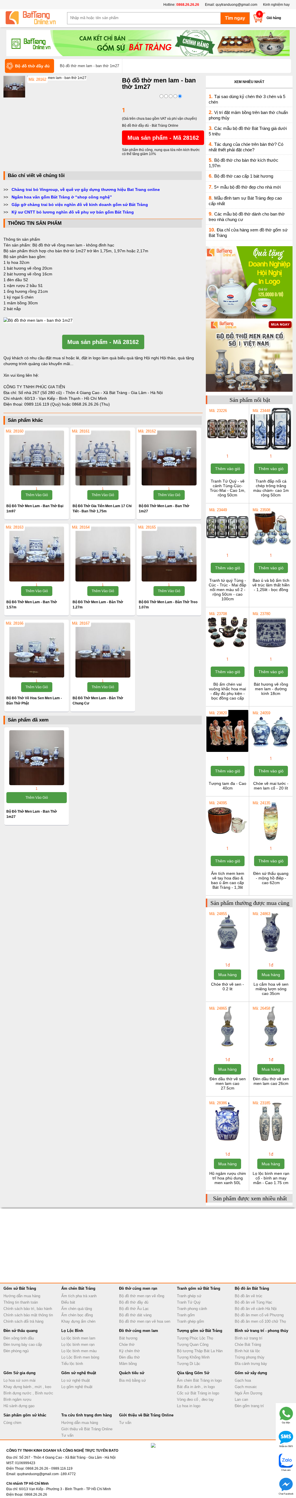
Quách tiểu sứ (131, 1373)
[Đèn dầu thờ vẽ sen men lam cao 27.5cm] (227, 1047)
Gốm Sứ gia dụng (19, 1373)
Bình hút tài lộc (247, 1351)
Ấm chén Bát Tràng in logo (199, 1380)
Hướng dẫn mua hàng (21, 1296)
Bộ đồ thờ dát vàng (135, 1315)
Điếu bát (68, 1302)
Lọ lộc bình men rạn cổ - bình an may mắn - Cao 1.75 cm (271, 1178)
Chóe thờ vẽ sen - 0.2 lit (227, 986)
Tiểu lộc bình (72, 1363)
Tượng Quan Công (192, 1344)
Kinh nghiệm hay (276, 5)
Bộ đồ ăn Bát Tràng (252, 1288)
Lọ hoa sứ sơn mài (19, 1380)
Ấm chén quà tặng (76, 1308)
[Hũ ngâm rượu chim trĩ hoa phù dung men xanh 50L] (227, 1141)
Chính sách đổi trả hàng (23, 1321)
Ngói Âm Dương (248, 1393)
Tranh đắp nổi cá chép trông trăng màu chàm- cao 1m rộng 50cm (271, 488)
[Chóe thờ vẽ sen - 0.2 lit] (227, 952)
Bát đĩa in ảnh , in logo (196, 1387)
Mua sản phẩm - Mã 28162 (163, 138)
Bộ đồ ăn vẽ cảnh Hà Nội (256, 1308)
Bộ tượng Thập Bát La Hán (200, 1351)
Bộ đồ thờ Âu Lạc (134, 1308)
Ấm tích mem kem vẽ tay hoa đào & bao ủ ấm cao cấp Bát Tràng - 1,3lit (227, 880)
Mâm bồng (128, 1363)
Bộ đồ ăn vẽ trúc (248, 1296)
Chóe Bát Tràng (248, 1344)
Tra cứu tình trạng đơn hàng (86, 1415)
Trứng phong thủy (249, 1357)
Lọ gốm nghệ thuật (76, 1387)
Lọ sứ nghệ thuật (75, 1380)
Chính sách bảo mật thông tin (28, 1315)
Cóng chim (12, 1422)
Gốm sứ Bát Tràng (19, 1288)
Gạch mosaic (246, 1387)
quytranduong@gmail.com (236, 5)
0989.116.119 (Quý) (43, 404)
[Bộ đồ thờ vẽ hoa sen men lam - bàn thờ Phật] (36, 650)
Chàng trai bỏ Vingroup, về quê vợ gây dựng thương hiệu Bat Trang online (86, 189)
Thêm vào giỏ (36, 495)
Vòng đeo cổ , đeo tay (195, 1399)
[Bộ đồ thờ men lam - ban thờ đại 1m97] (36, 457)
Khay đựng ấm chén (78, 1321)
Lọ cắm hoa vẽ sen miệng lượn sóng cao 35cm (271, 989)
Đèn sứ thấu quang (20, 1330)
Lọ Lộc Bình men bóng (80, 1357)
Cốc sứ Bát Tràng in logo (198, 1393)
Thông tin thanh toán (20, 1302)
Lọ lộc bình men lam (78, 1338)
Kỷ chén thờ (129, 1351)
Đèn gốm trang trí (249, 1406)
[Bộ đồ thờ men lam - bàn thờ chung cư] (103, 650)
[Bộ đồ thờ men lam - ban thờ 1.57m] (36, 554)
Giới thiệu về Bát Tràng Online (86, 1429)
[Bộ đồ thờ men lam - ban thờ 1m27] (56, 78)
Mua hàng (227, 974)
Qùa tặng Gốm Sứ (193, 1373)
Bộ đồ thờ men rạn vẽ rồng (141, 1296)
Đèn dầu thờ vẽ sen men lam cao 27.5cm (228, 1083)
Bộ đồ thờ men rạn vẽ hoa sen (144, 1321)
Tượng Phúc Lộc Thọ (195, 1338)
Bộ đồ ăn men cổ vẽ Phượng (259, 1315)
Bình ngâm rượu (17, 1399)
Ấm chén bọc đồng (77, 1315)
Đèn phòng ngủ (16, 1351)
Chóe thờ (127, 1344)
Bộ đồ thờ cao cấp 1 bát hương (243, 176)
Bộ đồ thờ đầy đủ (133, 1302)
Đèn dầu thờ (129, 1357)
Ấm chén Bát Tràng (78, 1288)
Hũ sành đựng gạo (18, 1406)
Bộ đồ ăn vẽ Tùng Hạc (253, 1302)
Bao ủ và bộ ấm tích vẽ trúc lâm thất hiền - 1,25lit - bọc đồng (271, 585)
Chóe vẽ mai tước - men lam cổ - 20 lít (270, 785)
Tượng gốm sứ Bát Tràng (199, 1330)
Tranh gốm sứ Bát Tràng (198, 1288)
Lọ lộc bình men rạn (78, 1344)
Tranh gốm (186, 1315)
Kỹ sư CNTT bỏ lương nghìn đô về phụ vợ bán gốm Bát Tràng (73, 212)
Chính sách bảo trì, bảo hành (27, 1308)
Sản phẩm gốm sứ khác (24, 1415)
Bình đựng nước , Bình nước (28, 1393)
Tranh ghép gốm (190, 1321)
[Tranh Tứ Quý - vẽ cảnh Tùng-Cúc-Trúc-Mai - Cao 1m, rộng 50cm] (227, 449)
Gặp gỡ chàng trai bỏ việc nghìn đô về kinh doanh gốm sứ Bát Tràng (80, 204)
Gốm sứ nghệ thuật (78, 1373)
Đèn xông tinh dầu (18, 1338)
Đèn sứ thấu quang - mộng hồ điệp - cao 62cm (270, 878)
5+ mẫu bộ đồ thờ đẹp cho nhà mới (247, 187)
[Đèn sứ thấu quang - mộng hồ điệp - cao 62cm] (270, 841)
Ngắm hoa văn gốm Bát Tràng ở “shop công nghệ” (62, 197)
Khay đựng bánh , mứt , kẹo (27, 1387)
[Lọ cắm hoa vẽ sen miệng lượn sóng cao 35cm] (270, 952)
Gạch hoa (243, 1380)
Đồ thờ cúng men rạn (138, 1288)
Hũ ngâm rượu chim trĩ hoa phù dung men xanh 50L (227, 1178)
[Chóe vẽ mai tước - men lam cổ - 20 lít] (270, 751)
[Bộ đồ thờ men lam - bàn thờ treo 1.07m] (169, 554)
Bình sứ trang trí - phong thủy (261, 1330)
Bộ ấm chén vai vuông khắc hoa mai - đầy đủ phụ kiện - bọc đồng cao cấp (227, 691)
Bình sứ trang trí (248, 1338)
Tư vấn (67, 1435)
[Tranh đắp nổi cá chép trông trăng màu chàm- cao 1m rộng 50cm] (270, 449)
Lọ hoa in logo (188, 1406)
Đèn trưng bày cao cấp (22, 1344)
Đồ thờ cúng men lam (138, 1330)
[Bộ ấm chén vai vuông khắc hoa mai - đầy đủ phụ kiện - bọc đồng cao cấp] (227, 652)
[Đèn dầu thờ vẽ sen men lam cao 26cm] (270, 1047)
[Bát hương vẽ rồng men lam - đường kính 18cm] (270, 652)
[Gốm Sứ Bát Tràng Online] (35, 18)
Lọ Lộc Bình (72, 1330)
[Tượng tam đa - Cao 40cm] (227, 751)
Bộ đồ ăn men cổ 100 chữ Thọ (260, 1321)
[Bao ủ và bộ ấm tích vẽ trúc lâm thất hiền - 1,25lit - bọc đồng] (270, 548)
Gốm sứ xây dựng (251, 1373)
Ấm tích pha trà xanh (79, 1296)
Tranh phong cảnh (192, 1308)
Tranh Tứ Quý (189, 1302)
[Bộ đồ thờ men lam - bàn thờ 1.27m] (103, 554)
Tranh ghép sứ (189, 1296)
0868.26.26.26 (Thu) (91, 404)
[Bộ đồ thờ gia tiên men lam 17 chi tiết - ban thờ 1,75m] (103, 457)
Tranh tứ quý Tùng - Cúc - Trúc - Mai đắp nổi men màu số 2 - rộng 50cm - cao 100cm (227, 589)
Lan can (241, 1399)
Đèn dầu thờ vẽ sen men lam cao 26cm (271, 1081)
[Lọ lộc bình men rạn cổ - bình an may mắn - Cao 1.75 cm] (270, 1141)
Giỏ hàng (274, 18)
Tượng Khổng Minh (193, 1357)
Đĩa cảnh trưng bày (251, 1363)
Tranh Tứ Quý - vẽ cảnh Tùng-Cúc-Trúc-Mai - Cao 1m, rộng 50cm (227, 488)
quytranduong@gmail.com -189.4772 (46, 1474)
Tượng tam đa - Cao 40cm (227, 785)
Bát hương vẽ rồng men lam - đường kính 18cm (271, 689)
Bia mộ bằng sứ (132, 1380)
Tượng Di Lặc (188, 1363)
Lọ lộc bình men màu (79, 1351)
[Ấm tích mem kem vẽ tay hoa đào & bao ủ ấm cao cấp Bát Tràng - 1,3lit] (227, 841)
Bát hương (128, 1338)
